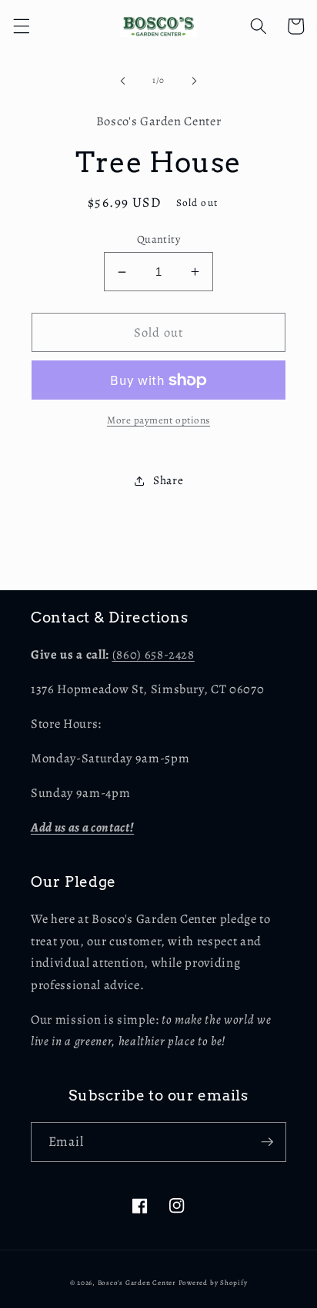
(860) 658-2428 (153, 654)
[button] (20, 26)
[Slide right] (194, 81)
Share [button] (168, 480)
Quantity (159, 239)
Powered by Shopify (213, 1282)
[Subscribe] (267, 1142)
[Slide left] (123, 81)
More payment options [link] (158, 420)
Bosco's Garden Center (137, 1282)
